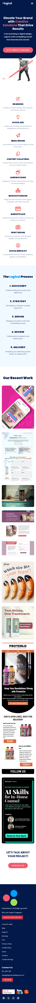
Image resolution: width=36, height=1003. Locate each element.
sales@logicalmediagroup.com (13, 975)
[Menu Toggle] (32, 3)
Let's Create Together (18, 50)
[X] (8, 998)
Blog (3, 928)
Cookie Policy (6, 948)
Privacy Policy (7, 944)
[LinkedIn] (18, 998)
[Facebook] (4, 998)
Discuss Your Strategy (12, 917)
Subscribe (7, 980)
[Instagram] (13, 998)
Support (5, 932)
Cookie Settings (7, 959)
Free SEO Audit (7, 924)
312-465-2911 (6, 971)
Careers (5, 955)
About (4, 952)
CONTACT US (18, 865)
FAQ (3, 940)
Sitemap (5, 936)
